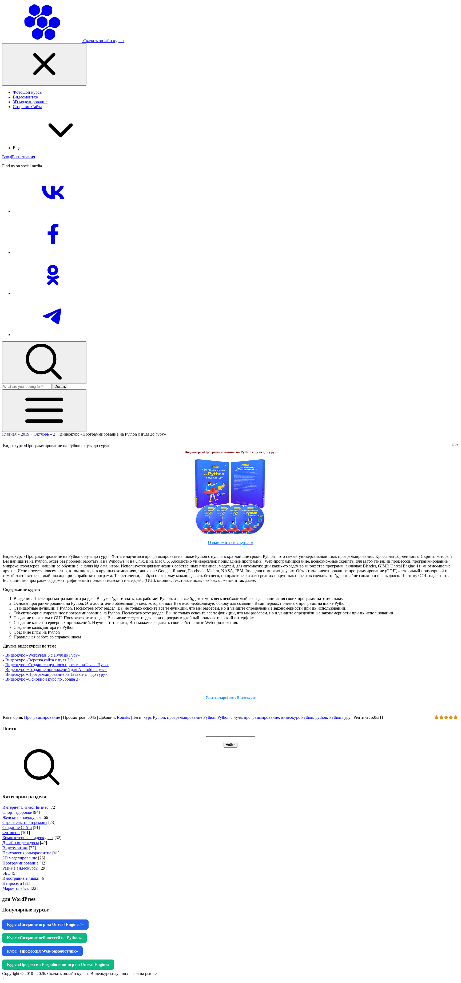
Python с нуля (229, 717)
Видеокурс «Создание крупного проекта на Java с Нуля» (57, 664)
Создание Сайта (17, 827)
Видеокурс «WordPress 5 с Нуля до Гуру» (42, 655)
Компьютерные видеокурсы (27, 837)
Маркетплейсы (16, 888)
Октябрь (41, 434)
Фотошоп (11, 832)
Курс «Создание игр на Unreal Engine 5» (45, 924)
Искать (60, 387)
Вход (6, 157)
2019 (25, 434)
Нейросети (12, 883)
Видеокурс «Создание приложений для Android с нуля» (56, 669)
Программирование (42, 717)
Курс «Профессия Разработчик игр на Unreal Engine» (58, 964)
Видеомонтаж (15, 848)
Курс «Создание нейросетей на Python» (44, 937)
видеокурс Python (297, 717)
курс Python (154, 717)
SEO (6, 873)
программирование (261, 717)
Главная (9, 434)
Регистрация (23, 157)
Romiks (123, 717)
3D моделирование (19, 858)
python (321, 717)
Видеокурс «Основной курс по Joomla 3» (42, 679)
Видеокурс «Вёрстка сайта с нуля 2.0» (40, 660)
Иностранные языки (20, 878)
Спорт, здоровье (17, 812)
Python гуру (340, 717)
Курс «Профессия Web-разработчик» (42, 951)
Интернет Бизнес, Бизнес (25, 807)
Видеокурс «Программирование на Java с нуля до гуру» (56, 674)
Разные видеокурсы (20, 868)
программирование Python (191, 717)
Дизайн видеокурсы (20, 842)
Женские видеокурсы (21, 817)
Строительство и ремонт (24, 822)
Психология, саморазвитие (26, 853)
